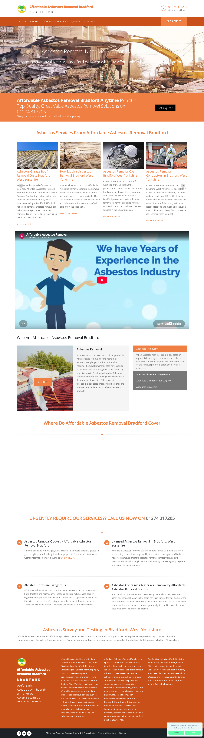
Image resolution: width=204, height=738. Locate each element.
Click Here (43, 382)
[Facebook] (19, 733)
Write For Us (25, 693)
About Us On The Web (31, 689)
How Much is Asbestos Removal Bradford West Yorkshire (162, 175)
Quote (76, 21)
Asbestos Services (54, 21)
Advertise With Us (28, 697)
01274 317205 (177, 7)
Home (22, 21)
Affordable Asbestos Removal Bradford (63, 733)
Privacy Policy (89, 733)
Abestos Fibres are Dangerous (152, 374)
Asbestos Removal (146, 348)
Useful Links (25, 685)
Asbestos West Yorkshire (29, 701)
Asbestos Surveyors (147, 386)
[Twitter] (24, 733)
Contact (90, 21)
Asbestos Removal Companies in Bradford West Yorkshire (37, 175)
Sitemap (122, 733)
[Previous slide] (4, 59)
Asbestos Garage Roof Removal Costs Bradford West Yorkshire (102, 51)
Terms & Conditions (107, 733)
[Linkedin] (29, 733)
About (34, 21)
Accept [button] (193, 732)
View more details (25, 227)
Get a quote (174, 21)
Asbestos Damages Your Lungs (152, 380)
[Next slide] (200, 59)
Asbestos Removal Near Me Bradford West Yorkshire (79, 173)
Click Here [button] (191, 728)
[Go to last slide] (21, 186)
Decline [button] (176, 732)
